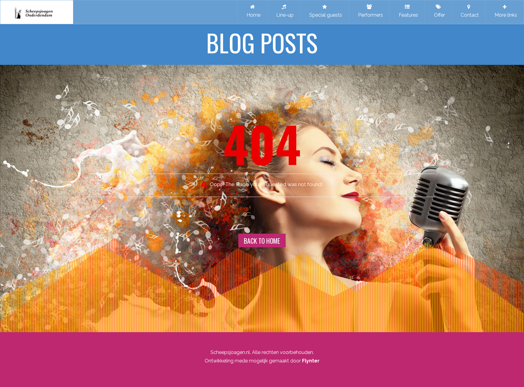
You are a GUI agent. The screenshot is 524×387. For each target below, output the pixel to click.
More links (504, 15)
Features (407, 15)
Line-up (284, 15)
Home (252, 15)
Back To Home (262, 240)
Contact (468, 15)
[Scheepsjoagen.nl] (36, 12)
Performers (369, 15)
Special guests (324, 15)
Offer (438, 15)
